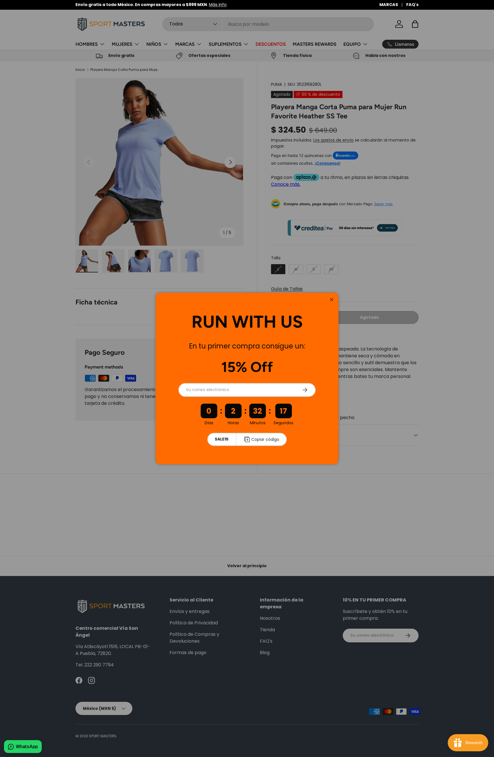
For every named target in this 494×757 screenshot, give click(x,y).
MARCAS (388, 4)
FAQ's (412, 4)
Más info (218, 4)
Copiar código (265, 439)
